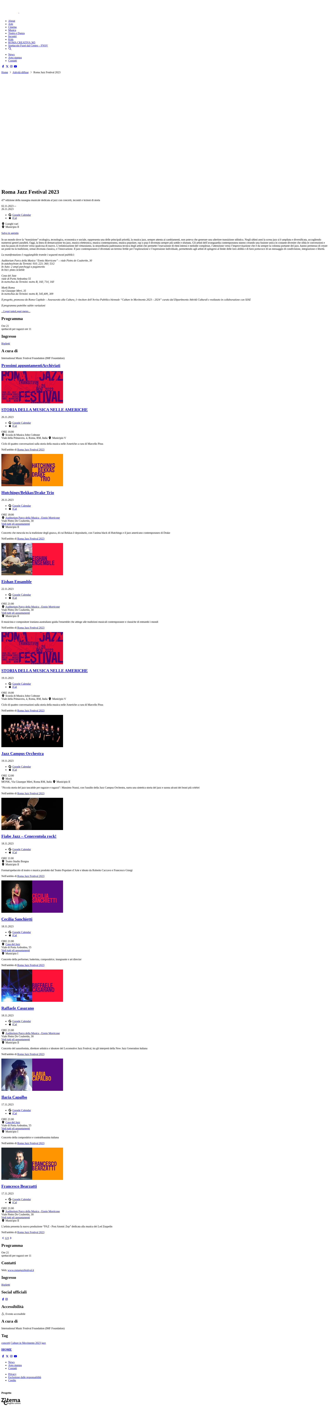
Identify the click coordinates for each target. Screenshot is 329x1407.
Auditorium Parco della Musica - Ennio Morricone (32, 517)
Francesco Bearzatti (19, 1186)
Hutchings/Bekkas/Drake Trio (27, 492)
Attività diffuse (21, 72)
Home (4, 72)
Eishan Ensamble (16, 581)
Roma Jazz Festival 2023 (30, 449)
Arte (10, 23)
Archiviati (51, 365)
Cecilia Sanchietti (16, 919)
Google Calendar (21, 214)
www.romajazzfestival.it (21, 1270)
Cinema (12, 27)
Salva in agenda (10, 233)
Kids (10, 39)
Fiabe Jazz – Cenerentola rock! (28, 836)
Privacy (12, 1374)
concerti (5, 1342)
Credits (12, 1380)
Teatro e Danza (16, 33)
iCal (14, 218)
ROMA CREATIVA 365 (21, 42)
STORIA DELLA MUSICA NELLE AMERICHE (44, 409)
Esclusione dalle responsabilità (24, 1377)
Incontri (12, 36)
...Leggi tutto (8, 311)
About (11, 20)
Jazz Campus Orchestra (22, 753)
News (11, 54)
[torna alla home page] (15, 7)
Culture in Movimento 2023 (26, 1342)
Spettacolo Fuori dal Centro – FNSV (28, 45)
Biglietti (5, 343)
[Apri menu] (3, 15)
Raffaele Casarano (17, 1008)
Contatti (12, 60)
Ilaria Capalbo (14, 1097)
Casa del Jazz (12, 944)
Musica (12, 30)
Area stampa (15, 57)
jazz (43, 1342)
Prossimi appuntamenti (21, 365)
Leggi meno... (22, 311)
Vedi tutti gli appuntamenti (15, 523)
